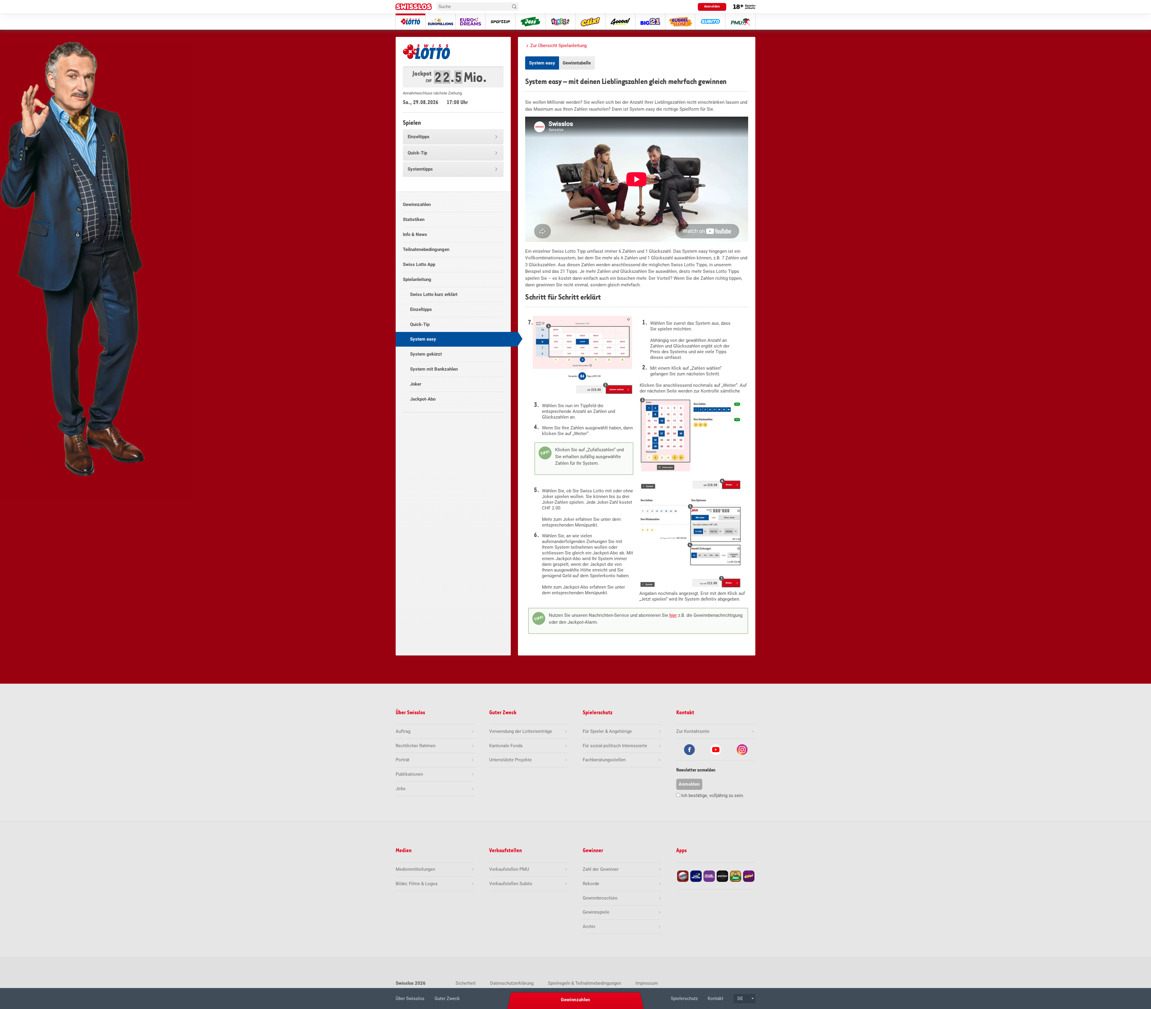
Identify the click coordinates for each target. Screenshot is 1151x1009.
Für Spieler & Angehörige (607, 731)
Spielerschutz (684, 998)
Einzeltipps (419, 136)
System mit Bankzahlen (434, 369)
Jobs (401, 788)
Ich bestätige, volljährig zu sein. (712, 795)
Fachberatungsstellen (604, 760)
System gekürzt (426, 354)
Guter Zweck (447, 998)
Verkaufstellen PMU (509, 869)
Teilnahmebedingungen (426, 249)
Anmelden (712, 6)
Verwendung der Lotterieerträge (520, 731)
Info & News (415, 234)
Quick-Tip (417, 153)
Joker (415, 384)
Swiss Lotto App (419, 264)
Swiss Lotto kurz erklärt (433, 294)
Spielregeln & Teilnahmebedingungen (584, 983)
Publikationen (409, 774)
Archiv (589, 926)
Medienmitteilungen (415, 869)
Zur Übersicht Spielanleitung (558, 45)
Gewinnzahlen (417, 204)
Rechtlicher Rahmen (416, 745)
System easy (423, 339)
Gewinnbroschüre (600, 898)
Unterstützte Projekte (510, 760)
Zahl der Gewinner (601, 869)
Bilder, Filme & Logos (417, 883)
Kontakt (715, 998)
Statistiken (413, 219)
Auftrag (403, 731)
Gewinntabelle (577, 63)
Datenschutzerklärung (512, 983)
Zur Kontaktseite (692, 731)
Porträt (402, 760)
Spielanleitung (417, 279)
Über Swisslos (410, 998)
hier (673, 615)
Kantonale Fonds (506, 745)
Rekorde (591, 883)
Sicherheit (466, 983)
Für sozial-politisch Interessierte (615, 745)
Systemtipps (420, 169)
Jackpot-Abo (423, 399)
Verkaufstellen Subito (510, 883)
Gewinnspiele (596, 912)
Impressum (646, 983)
